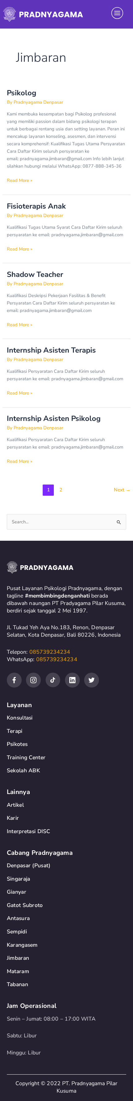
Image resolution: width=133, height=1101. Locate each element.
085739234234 (50, 652)
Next (122, 489)
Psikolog (21, 93)
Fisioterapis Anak (36, 206)
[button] (117, 14)
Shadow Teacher (35, 274)
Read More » (19, 180)
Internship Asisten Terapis (51, 350)
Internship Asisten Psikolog (54, 418)
